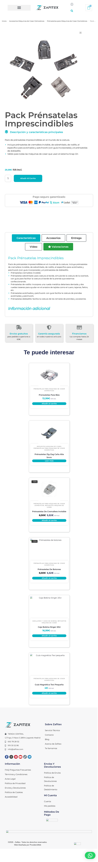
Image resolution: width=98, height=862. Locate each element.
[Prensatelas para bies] (49, 375)
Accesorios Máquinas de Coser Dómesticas (26, 21)
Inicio (4, 21)
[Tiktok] (25, 757)
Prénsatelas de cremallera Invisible (49, 511)
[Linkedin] (29, 757)
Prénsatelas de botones (49, 569)
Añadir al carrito (28, 178)
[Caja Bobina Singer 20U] (49, 607)
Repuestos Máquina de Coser (49, 446)
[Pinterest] (16, 757)
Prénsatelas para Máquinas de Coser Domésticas (67, 21)
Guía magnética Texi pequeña (49, 684)
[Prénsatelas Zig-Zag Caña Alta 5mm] (49, 433)
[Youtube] (20, 757)
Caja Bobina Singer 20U (49, 627)
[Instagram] (11, 757)
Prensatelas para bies (49, 395)
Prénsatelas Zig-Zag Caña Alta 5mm (49, 456)
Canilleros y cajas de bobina (44, 621)
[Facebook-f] (7, 757)
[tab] (26, 238)
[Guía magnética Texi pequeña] (49, 665)
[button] (19, 8)
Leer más (49, 461)
